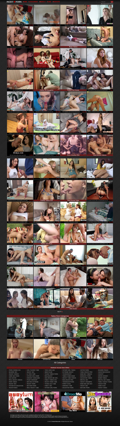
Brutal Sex (84, 380)
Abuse (71, 421)
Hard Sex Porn (13, 376)
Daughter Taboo (86, 378)
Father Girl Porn (50, 387)
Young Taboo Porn (51, 374)
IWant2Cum (48, 372)
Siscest (101, 374)
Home (25, 1)
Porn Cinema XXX (14, 370)
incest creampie (86, 382)
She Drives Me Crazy (51, 378)
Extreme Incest (68, 372)
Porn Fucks (66, 383)
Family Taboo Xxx (50, 380)
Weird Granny (103, 376)
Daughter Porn (67, 387)
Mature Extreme (32, 382)
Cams (49, 1)
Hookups (56, 1)
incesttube (102, 383)
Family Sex (48, 385)
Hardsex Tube (67, 385)
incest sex (84, 385)
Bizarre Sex (12, 372)
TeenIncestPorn (68, 382)
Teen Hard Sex (49, 370)
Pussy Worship (31, 380)
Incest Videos (13, 374)
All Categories (60, 362)
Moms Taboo (102, 378)
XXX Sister (12, 378)
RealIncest (48, 376)
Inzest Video (102, 387)
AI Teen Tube (30, 374)
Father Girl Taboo (68, 370)
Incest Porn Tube (50, 382)
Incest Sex (12, 383)
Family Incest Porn (105, 382)
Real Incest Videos (15, 380)
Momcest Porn (85, 376)
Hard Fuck (102, 385)
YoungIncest (67, 374)
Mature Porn (85, 387)
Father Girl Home (32, 376)
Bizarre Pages (103, 370)
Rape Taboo (12, 382)
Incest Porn (30, 383)
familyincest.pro (86, 372)
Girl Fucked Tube (32, 370)
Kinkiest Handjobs (33, 378)
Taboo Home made (68, 376)
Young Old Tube (50, 383)
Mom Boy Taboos (86, 374)
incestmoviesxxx (104, 372)
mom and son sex (86, 383)
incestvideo (12, 387)
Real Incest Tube (32, 387)
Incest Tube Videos (69, 378)
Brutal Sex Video (104, 380)
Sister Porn (84, 370)
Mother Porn (31, 385)
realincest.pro (67, 380)
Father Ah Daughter (15, 385)
